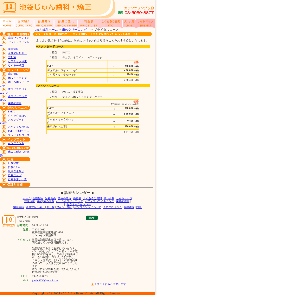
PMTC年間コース (18, 130)
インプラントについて (87, 207)
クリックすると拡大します (110, 284)
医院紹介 (38, 198)
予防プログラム (112, 207)
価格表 (77, 198)
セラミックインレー (79, 204)
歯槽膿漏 (129, 207)
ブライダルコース (19, 135)
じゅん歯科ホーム (45, 29)
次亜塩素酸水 (16, 171)
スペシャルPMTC (18, 126)
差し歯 (12, 57)
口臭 (139, 207)
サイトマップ (124, 198)
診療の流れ (64, 198)
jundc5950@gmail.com (45, 280)
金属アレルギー (17, 53)
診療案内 (50, 198)
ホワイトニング (17, 77)
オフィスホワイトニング (99, 201)
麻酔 (39, 201)
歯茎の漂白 (14, 103)
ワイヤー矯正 (16, 65)
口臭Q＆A (14, 167)
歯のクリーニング (74, 29)
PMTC (11, 111)
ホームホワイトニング (69, 201)
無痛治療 (29, 201)
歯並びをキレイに (19, 37)
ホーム (27, 198)
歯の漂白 (13, 73)
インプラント (16, 143)
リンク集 (109, 198)
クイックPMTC (17, 115)
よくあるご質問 (92, 198)
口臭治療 (13, 162)
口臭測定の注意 (17, 179)
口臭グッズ (14, 175)
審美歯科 (13, 49)
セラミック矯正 (17, 61)
